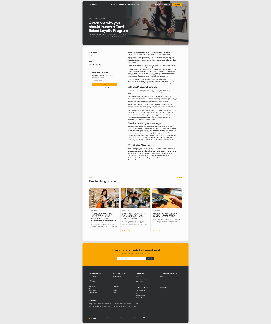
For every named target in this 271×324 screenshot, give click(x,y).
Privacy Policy (111, 87)
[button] (114, 4)
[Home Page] (93, 4)
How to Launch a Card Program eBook (145, 158)
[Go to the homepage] (93, 318)
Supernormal (141, 317)
